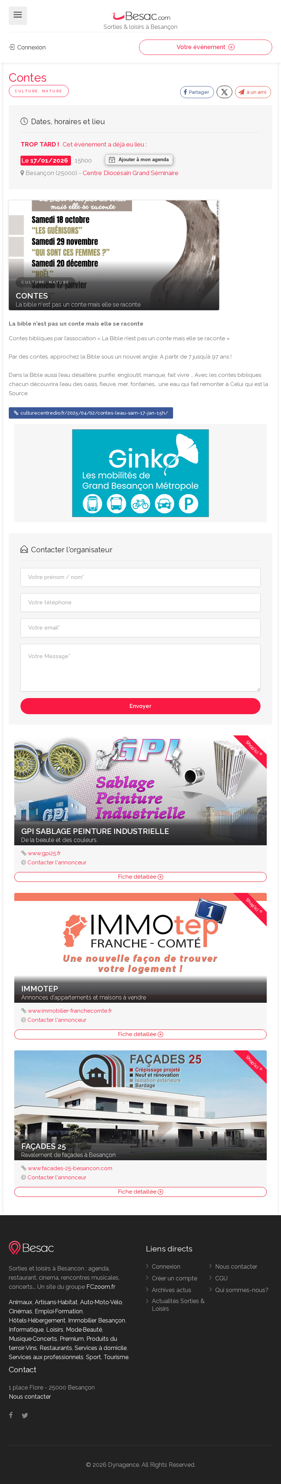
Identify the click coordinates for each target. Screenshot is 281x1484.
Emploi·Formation (59, 1311)
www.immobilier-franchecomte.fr (70, 1011)
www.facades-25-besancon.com (70, 1168)
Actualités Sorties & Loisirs (178, 1305)
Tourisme (116, 1357)
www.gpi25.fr (44, 853)
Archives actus (171, 1290)
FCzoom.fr (100, 1286)
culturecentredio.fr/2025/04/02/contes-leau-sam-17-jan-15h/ (93, 413)
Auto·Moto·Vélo (101, 1302)
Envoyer (140, 706)
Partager (198, 92)
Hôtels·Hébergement (37, 1320)
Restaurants (56, 1347)
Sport (93, 1357)
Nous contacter (236, 1266)
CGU (221, 1278)
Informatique (26, 1329)
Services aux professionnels (46, 1357)
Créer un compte (174, 1278)
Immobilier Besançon (96, 1320)
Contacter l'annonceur (56, 862)
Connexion (31, 47)
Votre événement (202, 47)
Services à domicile (101, 1347)
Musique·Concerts (33, 1338)
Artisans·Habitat (56, 1302)
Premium (72, 1338)
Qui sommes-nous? (242, 1290)
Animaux (20, 1302)
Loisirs (54, 1329)
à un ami (256, 92)
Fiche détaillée (138, 876)
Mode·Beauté (84, 1329)
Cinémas (20, 1311)
